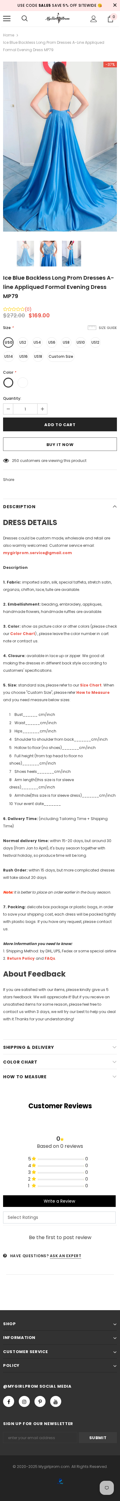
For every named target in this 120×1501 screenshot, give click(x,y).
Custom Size (61, 356)
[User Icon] (93, 19)
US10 (81, 342)
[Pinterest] (40, 1401)
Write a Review (59, 1201)
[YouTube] (55, 1401)
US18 (38, 356)
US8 (66, 342)
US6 (51, 342)
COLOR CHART (20, 1062)
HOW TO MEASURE (25, 1077)
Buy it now (60, 445)
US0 (8, 342)
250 (15, 460)
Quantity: (12, 398)
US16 (23, 356)
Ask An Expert (66, 1255)
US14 (8, 356)
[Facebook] (8, 1401)
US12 (95, 342)
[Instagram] (24, 1401)
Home (8, 35)
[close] (115, 5)
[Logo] (60, 18)
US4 (37, 342)
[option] (60, 147)
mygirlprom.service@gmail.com (37, 552)
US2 (22, 342)
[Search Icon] (25, 19)
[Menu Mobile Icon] (6, 18)
